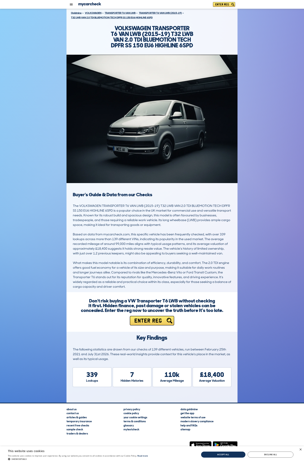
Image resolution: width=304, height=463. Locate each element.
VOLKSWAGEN (93, 13)
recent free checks (77, 425)
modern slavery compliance (197, 421)
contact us (72, 413)
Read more (142, 455)
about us (71, 409)
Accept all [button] (223, 454)
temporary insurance (79, 421)
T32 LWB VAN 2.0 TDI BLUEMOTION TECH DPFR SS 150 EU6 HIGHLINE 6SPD (112, 17)
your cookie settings (135, 417)
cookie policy (131, 413)
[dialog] (152, 454)
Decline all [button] (270, 454)
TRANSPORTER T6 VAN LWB (120, 13)
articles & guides (76, 417)
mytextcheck (131, 429)
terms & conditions (135, 421)
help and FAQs (188, 425)
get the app (187, 413)
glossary (129, 425)
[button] (78, 459)
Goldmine (76, 13)
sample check (74, 429)
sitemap (185, 429)
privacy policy (132, 409)
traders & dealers (77, 433)
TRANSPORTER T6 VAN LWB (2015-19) (160, 13)
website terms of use (193, 417)
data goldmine (189, 409)
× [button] (300, 449)
